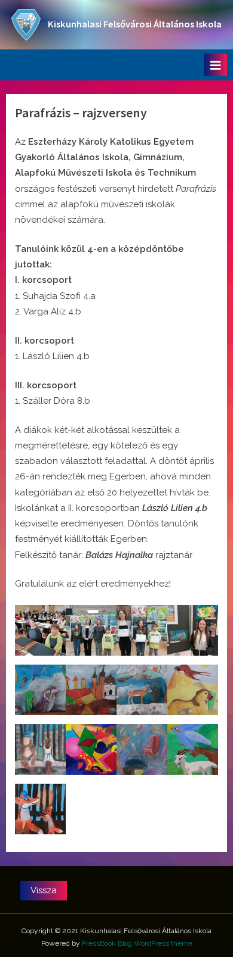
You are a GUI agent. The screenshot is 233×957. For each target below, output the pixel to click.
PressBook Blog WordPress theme (137, 943)
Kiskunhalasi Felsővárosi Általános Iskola (135, 24)
